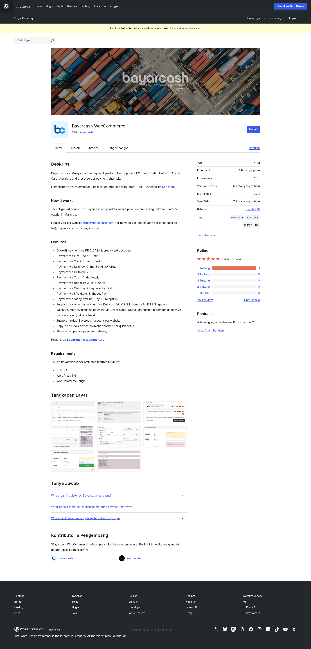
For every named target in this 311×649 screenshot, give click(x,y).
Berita (17, 601)
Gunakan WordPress (290, 6)
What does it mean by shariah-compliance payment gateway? (92, 507)
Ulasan (75, 148)
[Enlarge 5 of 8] (136, 431)
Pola (74, 612)
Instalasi (93, 148)
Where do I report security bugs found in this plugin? (85, 518)
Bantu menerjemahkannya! (185, 28)
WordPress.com (254, 595)
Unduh (253, 129)
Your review (205, 300)
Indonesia (54, 629)
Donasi (191, 607)
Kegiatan (191, 601)
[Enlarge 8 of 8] (136, 455)
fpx (256, 224)
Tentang (19, 595)
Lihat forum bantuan (210, 330)
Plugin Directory (23, 18)
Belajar (133, 595)
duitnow (248, 224)
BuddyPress (251, 612)
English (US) (252, 209)
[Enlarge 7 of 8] (89, 455)
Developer (135, 607)
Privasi (18, 612)
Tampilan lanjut (207, 235)
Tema (75, 601)
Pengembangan (118, 148)
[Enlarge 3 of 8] (182, 406)
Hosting (19, 607)
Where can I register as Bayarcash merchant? (81, 495)
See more (168, 187)
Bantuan (254, 148)
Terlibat (190, 595)
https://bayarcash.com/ (98, 223)
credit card (237, 217)
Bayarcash (86, 132)
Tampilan (77, 595)
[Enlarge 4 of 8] (89, 431)
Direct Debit (252, 217)
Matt (247, 601)
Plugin (75, 607)
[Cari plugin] (52, 40)
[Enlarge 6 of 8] (182, 431)
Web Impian (134, 558)
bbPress (249, 607)
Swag (191, 612)
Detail (58, 148)
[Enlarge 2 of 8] (136, 406)
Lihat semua (252, 300)
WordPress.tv (138, 612)
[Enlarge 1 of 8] (89, 406)
